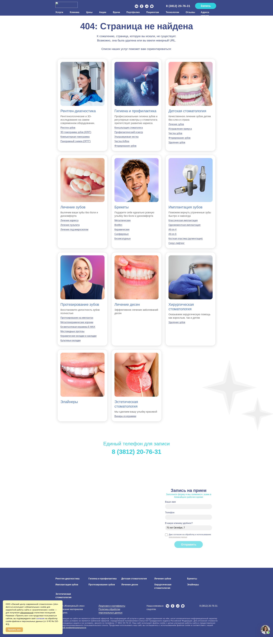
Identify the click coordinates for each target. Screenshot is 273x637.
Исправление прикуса (180, 129)
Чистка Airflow (121, 141)
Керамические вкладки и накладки (78, 336)
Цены (89, 12)
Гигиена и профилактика (135, 111)
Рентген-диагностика (78, 111)
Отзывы (190, 12)
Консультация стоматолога (128, 127)
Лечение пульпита (70, 225)
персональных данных (178, 537)
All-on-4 (172, 229)
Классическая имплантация (183, 220)
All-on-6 (172, 234)
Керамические (122, 229)
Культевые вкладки (70, 340)
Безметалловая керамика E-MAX (77, 327)
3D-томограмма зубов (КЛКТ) (75, 132)
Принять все (14, 629)
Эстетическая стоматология (126, 404)
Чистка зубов (175, 133)
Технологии (172, 12)
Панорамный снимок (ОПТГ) (75, 141)
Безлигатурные (122, 238)
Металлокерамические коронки (76, 322)
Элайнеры (69, 402)
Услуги (59, 12)
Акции (102, 12)
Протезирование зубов (79, 304)
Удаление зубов (176, 142)
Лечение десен (127, 304)
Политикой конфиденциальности (70, 627)
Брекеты (121, 207)
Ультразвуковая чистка (126, 136)
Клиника (74, 12)
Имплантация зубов (185, 207)
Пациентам (152, 12)
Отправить (188, 544)
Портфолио (132, 12)
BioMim (118, 225)
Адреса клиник (205, 14)
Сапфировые (121, 234)
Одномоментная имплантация (184, 225)
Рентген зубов (67, 127)
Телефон (169, 512)
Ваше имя (170, 502)
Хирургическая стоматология (181, 306)
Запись (206, 5)
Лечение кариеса (69, 220)
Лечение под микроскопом (74, 229)
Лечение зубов (176, 124)
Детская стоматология (187, 111)
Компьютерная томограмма (75, 136)
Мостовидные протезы (72, 331)
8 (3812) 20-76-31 (178, 6)
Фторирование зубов (125, 146)
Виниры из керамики (125, 416)
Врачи (116, 12)
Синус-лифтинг (176, 243)
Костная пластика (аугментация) (185, 238)
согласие (40, 618)
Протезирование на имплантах (76, 318)
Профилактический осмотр (128, 132)
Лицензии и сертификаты (112, 606)
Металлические (122, 220)
